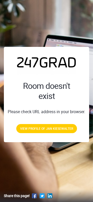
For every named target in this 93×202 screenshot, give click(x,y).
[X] (42, 195)
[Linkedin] (49, 195)
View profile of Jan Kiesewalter (46, 128)
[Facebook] (34, 195)
